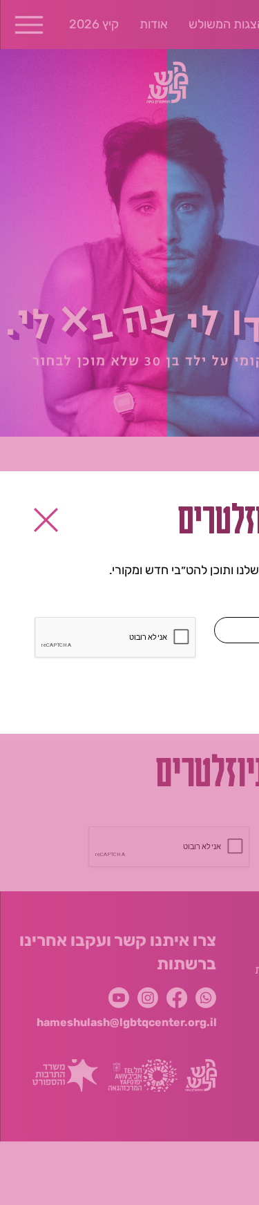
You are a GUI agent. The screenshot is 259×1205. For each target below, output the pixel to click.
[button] (46, 520)
